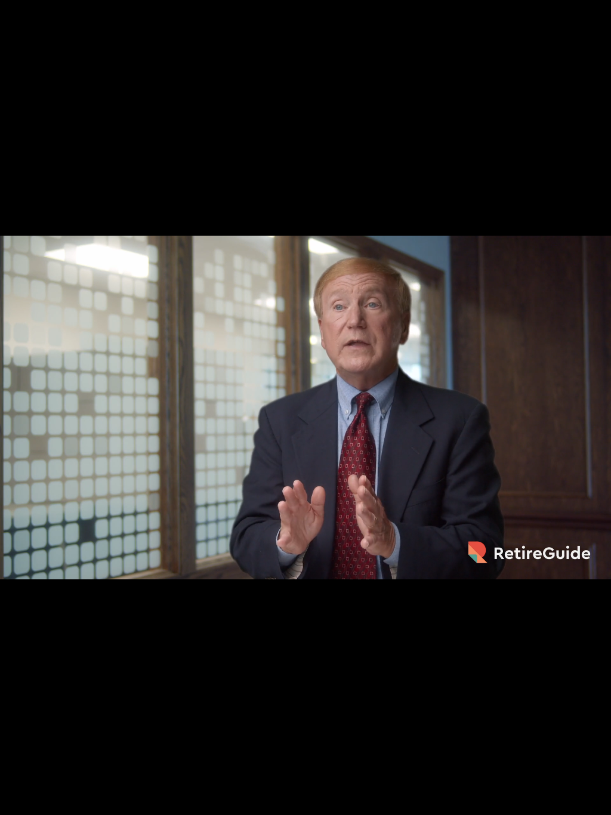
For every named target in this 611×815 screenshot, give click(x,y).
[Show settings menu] (564, 802)
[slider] (291, 802)
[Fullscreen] (595, 802)
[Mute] (533, 802)
